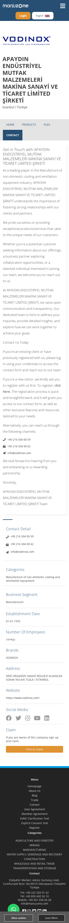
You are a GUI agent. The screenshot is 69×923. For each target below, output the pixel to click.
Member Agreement (35, 814)
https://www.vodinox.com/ (22, 698)
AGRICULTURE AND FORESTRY (35, 840)
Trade (34, 800)
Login (23, 15)
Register (34, 827)
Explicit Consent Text (34, 823)
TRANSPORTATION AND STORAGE (34, 868)
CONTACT (12, 135)
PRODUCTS (29, 124)
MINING (35, 845)
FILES (47, 124)
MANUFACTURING (34, 850)
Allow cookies (18, 918)
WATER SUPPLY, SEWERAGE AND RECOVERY (34, 854)
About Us (34, 791)
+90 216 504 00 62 (18, 446)
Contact (34, 804)
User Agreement (34, 809)
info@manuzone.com (34, 903)
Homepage (34, 786)
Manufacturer (15, 602)
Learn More (51, 918)
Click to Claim (34, 749)
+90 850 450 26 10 (37, 896)
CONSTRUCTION (34, 859)
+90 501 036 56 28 (39, 900)
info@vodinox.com (19, 453)
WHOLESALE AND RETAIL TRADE (34, 863)
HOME (10, 124)
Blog (34, 795)
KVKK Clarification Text (34, 818)
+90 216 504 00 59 (18, 439)
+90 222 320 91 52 (37, 892)
